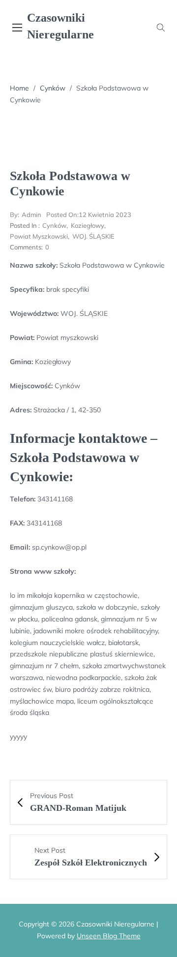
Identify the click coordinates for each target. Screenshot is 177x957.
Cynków (52, 88)
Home (19, 88)
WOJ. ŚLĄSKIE (93, 236)
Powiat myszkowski (39, 236)
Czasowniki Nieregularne (60, 26)
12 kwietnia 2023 (88, 214)
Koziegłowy (87, 225)
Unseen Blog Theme (109, 935)
